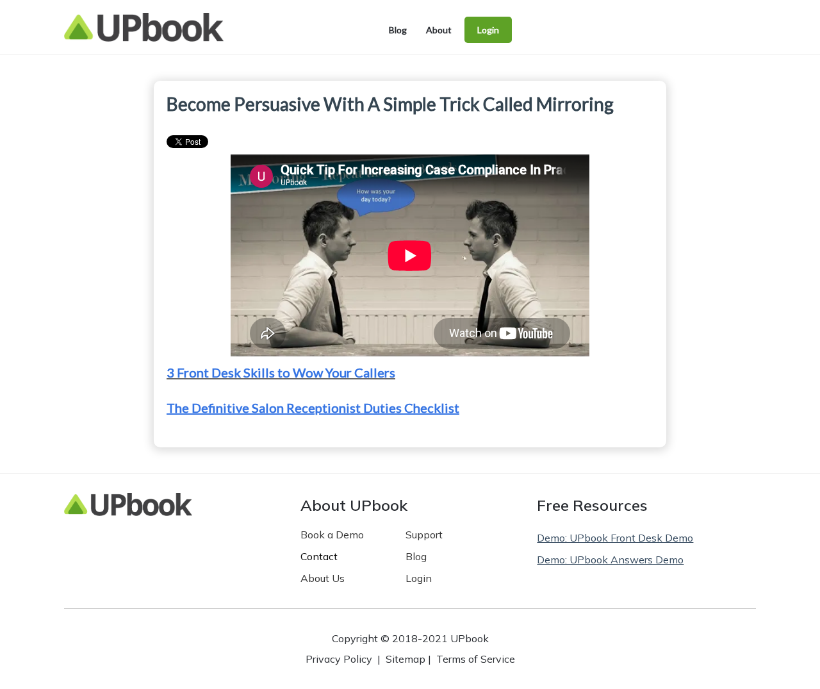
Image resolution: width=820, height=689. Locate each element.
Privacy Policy (339, 658)
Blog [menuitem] (398, 29)
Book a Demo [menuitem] (332, 534)
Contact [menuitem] (319, 556)
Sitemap (405, 658)
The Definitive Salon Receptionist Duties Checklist (313, 407)
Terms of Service (475, 658)
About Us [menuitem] (322, 578)
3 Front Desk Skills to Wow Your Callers (281, 372)
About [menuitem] (439, 29)
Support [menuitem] (424, 534)
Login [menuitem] (488, 29)
